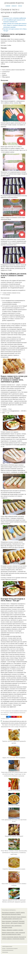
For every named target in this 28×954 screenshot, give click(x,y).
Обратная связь (5, 952)
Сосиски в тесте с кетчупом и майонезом (14, 18)
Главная (7, 6)
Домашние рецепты (14, 3)
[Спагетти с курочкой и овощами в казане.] (14, 867)
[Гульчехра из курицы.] (14, 803)
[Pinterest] (14, 717)
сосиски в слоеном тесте (14, 712)
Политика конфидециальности (7, 950)
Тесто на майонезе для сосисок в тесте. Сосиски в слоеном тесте (14, 21)
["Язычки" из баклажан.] (14, 789)
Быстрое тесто (22, 712)
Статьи (20, 6)
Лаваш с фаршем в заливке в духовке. (12, 930)
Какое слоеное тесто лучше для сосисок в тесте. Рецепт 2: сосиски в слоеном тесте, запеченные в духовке (14, 25)
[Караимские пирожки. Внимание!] (14, 834)
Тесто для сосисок (4, 714)
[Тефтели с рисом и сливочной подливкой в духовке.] (14, 739)
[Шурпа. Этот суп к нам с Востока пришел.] (14, 756)
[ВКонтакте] (8, 717)
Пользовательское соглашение (12, 948)
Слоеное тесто (6, 712)
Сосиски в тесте (8, 710)
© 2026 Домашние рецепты (7, 946)
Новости (14, 6)
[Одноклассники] (19, 717)
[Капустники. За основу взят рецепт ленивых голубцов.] (14, 882)
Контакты (4, 948)
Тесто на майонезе (15, 710)
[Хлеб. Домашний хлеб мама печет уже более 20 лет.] (14, 818)
